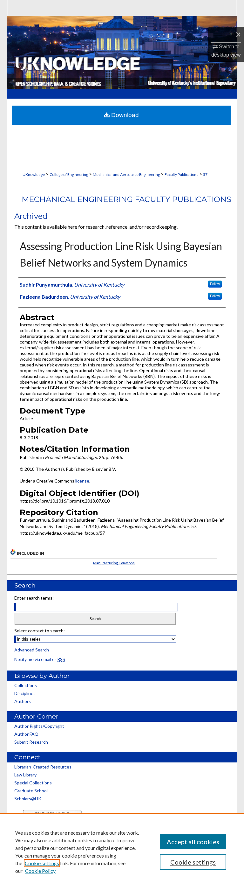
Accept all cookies (193, 841)
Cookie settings (42, 863)
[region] (122, 851)
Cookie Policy (40, 871)
